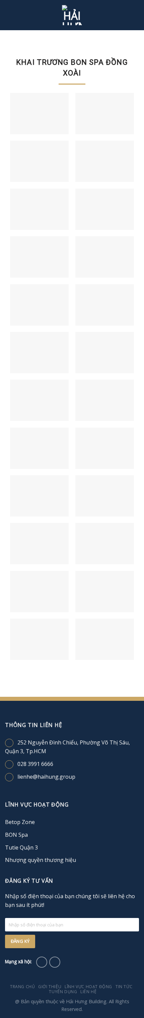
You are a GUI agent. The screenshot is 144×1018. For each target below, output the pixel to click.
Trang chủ (22, 986)
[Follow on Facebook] (41, 962)
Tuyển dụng (63, 992)
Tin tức (124, 986)
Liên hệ (88, 992)
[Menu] (9, 15)
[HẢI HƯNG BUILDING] (72, 15)
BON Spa (16, 834)
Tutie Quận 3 (21, 847)
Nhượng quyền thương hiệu (40, 860)
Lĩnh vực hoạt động (88, 986)
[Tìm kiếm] (136, 15)
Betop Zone (20, 822)
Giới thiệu (49, 986)
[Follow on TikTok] (54, 962)
